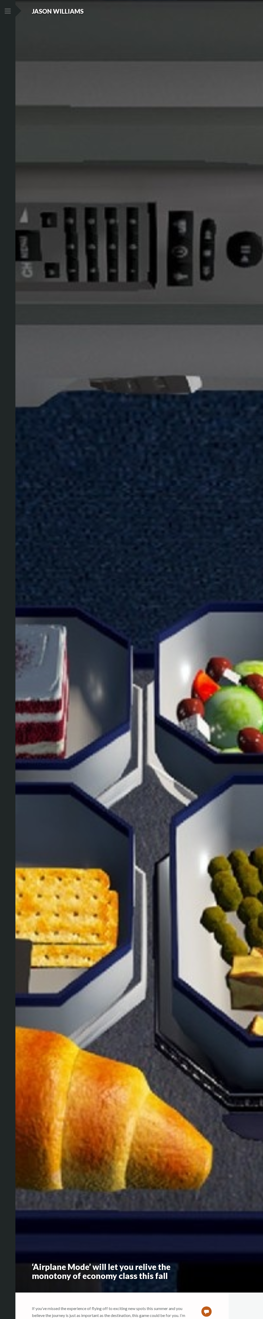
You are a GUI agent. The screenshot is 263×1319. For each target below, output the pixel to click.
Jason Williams (57, 11)
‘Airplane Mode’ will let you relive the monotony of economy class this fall (101, 1271)
